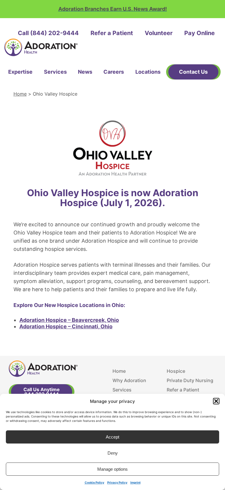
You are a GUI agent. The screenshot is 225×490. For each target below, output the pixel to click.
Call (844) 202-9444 (48, 33)
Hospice (176, 371)
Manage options (112, 469)
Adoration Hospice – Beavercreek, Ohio (69, 320)
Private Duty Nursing (190, 380)
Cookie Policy (94, 482)
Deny (113, 453)
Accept (112, 436)
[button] (216, 401)
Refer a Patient (112, 33)
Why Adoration (129, 380)
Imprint (135, 482)
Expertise (20, 72)
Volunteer (159, 33)
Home (20, 94)
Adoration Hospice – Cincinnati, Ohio (65, 326)
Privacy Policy (117, 482)
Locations (148, 72)
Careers (113, 72)
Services (55, 72)
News (85, 72)
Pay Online (199, 33)
